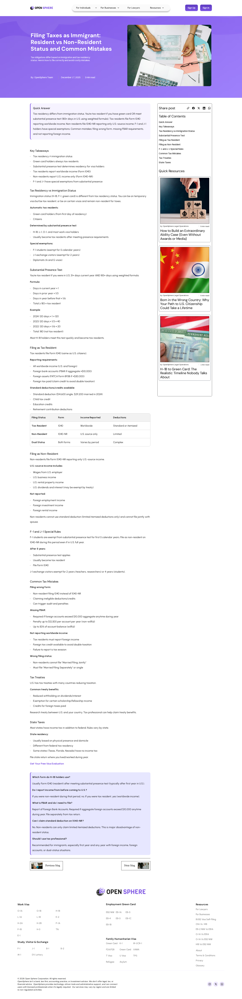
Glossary (200, 965)
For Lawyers (202, 909)
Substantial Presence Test (172, 135)
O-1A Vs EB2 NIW (204, 939)
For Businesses (203, 914)
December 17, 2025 (70, 77)
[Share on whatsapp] (209, 108)
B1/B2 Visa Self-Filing (206, 919)
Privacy (199, 960)
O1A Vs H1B (201, 924)
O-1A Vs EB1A (202, 934)
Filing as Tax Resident (169, 140)
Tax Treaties (165, 157)
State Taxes (165, 162)
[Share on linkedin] (204, 108)
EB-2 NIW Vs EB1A (204, 929)
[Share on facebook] (193, 108)
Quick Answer (166, 122)
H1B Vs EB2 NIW (203, 944)
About (199, 950)
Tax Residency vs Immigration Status (177, 131)
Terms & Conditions (205, 955)
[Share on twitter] (198, 108)
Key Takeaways (166, 126)
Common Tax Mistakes (170, 153)
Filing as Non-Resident (170, 144)
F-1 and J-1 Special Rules (171, 149)
